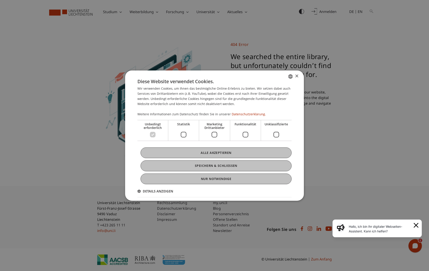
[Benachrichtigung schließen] (416, 225)
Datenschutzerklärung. (249, 114)
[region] (380, 229)
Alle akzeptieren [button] (216, 153)
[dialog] (214, 135)
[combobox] (290, 76)
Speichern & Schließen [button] (216, 165)
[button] (155, 191)
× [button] (296, 76)
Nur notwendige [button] (216, 178)
